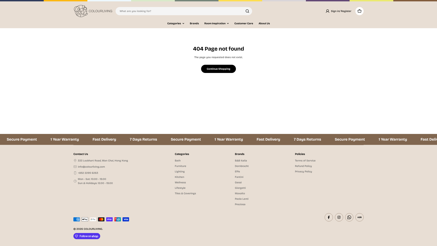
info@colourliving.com (91, 166)
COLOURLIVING (93, 228)
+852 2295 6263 (88, 172)
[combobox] (184, 11)
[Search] (247, 11)
